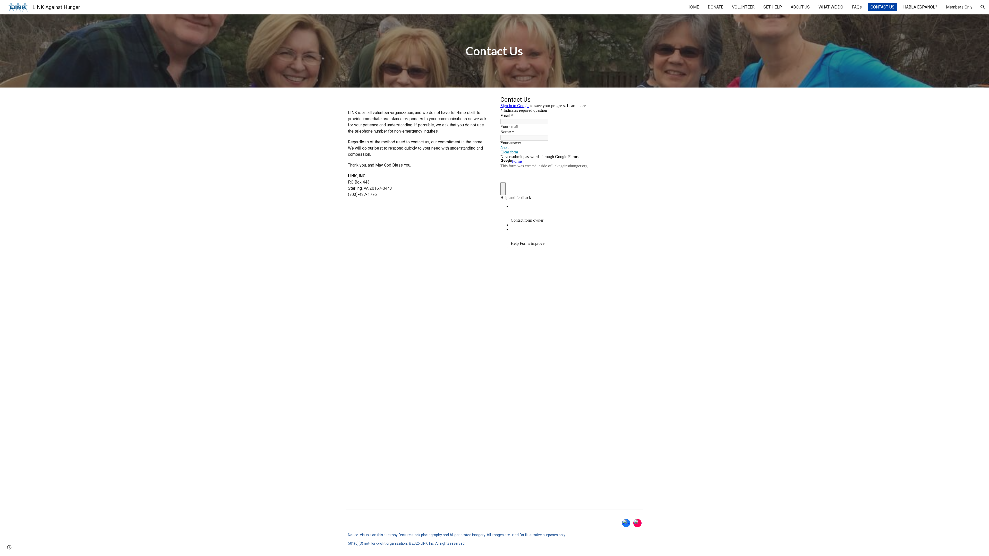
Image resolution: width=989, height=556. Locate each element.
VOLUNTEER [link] (743, 7)
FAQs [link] (857, 7)
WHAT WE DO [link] (831, 7)
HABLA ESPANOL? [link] (920, 7)
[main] (494, 51)
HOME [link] (693, 7)
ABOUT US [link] (800, 7)
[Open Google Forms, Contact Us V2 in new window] (633, 100)
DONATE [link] (715, 7)
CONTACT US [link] (882, 7)
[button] (983, 7)
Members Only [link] (959, 7)
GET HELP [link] (772, 7)
